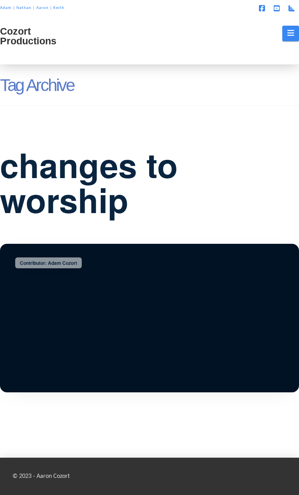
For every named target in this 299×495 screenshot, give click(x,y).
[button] (290, 33)
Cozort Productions (28, 36)
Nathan (24, 8)
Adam (6, 8)
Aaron (42, 8)
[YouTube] (278, 8)
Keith (59, 8)
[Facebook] (263, 8)
